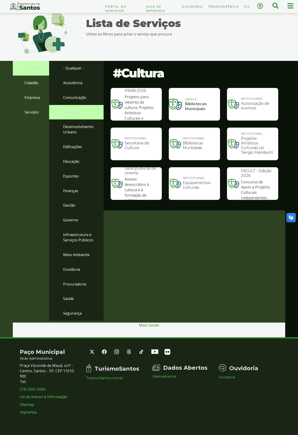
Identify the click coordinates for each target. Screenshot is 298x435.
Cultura (69, 112)
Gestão (69, 205)
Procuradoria (74, 284)
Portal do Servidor (116, 8)
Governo (70, 220)
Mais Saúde (149, 325)
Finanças (70, 190)
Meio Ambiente (76, 254)
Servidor (31, 112)
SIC (247, 6)
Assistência (72, 82)
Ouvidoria (192, 6)
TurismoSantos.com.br (104, 378)
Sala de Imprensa (155, 8)
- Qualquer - (34, 68)
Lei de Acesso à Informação (43, 396)
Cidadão (31, 82)
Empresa (32, 97)
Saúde (68, 298)
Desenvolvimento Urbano (78, 129)
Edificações (72, 146)
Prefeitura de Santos (25, 6)
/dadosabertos (164, 376)
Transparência (223, 6)
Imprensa (28, 412)
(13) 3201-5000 (32, 389)
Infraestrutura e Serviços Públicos (78, 237)
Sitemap (27, 404)
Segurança (72, 313)
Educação (71, 161)
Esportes (71, 176)
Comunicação (74, 97)
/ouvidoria (227, 377)
